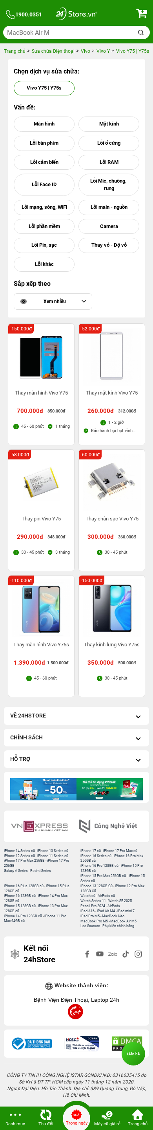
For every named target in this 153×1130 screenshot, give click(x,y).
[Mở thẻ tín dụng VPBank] (64, 789)
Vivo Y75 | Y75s (44, 88)
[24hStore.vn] (76, 14)
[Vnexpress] (42, 826)
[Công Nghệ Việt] (110, 826)
